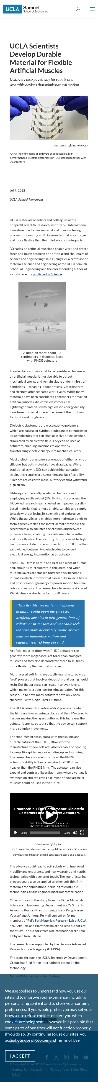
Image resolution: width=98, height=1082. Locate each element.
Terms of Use (68, 1040)
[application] (49, 815)
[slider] (45, 832)
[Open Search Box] (78, 8)
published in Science (47, 274)
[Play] (15, 832)
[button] (92, 11)
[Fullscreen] (82, 832)
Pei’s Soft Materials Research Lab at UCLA (56, 920)
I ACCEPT (20, 1056)
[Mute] (75, 832)
